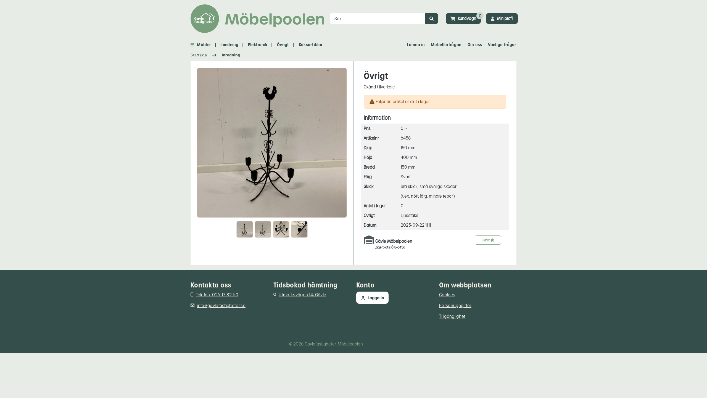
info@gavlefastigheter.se (221, 305)
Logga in (376, 298)
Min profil (505, 18)
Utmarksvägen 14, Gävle (302, 295)
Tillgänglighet (452, 316)
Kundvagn (467, 18)
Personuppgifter (455, 305)
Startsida (199, 55)
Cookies (447, 295)
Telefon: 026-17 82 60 (217, 295)
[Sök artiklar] (431, 18)
